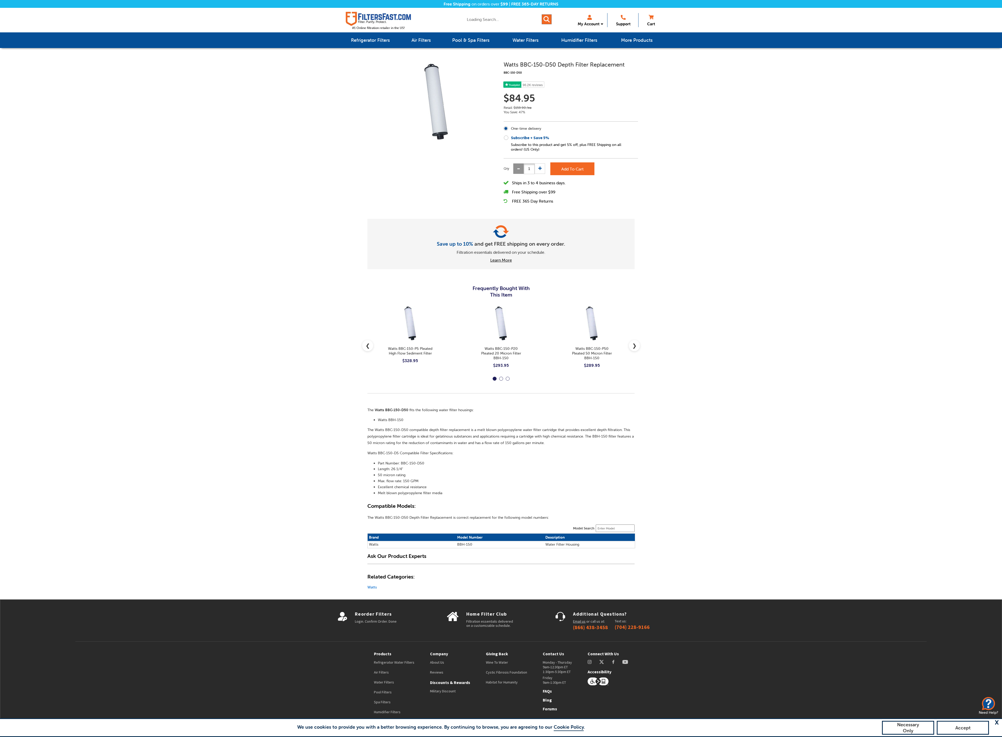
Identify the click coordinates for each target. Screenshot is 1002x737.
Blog (547, 700)
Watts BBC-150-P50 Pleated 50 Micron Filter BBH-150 (592, 353)
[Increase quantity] (540, 168)
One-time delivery (526, 128)
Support (623, 23)
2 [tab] (501, 379)
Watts (372, 587)
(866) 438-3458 (590, 627)
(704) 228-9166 (632, 627)
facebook (613, 662)
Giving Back (497, 653)
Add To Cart (572, 169)
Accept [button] (963, 728)
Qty (506, 168)
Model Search (583, 528)
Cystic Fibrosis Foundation (506, 672)
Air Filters (381, 672)
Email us (579, 621)
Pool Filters (383, 692)
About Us (437, 662)
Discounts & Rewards (450, 682)
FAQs (547, 691)
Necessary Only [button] (908, 728)
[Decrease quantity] (518, 168)
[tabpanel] (410, 339)
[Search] (547, 19)
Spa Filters (382, 702)
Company (439, 653)
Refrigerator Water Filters (394, 662)
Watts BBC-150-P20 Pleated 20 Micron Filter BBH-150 (501, 353)
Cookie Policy (569, 727)
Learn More (501, 260)
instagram (590, 662)
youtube (625, 662)
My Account (588, 23)
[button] (997, 722)
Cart (651, 23)
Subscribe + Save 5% (530, 137)
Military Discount (443, 691)
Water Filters (384, 682)
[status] (529, 168)
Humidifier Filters (387, 712)
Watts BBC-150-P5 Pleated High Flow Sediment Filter (410, 351)
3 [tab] (508, 379)
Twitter (601, 662)
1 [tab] (495, 379)
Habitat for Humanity (502, 682)
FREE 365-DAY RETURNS (534, 4)
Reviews (436, 672)
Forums (550, 708)
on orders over (476, 4)
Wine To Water (497, 662)
